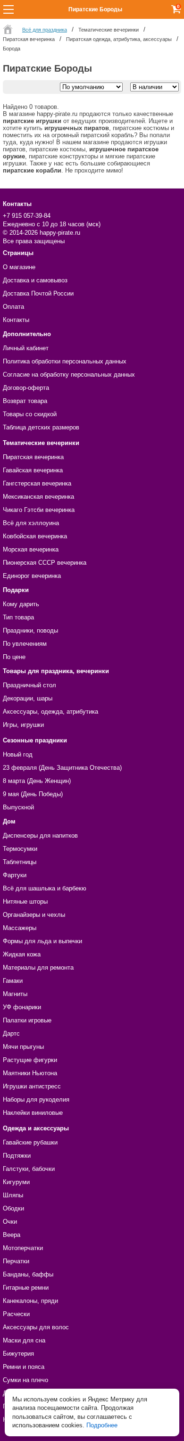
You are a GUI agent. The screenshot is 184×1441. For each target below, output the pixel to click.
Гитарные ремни (26, 1287)
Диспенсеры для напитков (40, 835)
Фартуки (14, 875)
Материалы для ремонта (38, 967)
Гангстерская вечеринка (37, 483)
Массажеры (19, 927)
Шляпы (13, 1195)
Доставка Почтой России (38, 293)
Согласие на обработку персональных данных (69, 374)
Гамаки (13, 980)
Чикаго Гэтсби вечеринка (39, 509)
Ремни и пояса (23, 1366)
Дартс (11, 1033)
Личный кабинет (26, 348)
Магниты (15, 993)
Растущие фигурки (30, 1059)
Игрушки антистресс (32, 1086)
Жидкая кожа (22, 954)
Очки (10, 1221)
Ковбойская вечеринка (35, 536)
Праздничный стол (29, 685)
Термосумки (20, 848)
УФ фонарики (22, 1007)
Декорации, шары (27, 698)
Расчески (16, 1313)
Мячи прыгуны (23, 1046)
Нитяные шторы (25, 901)
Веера (11, 1234)
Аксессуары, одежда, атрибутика (50, 711)
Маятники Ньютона (30, 1073)
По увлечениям (25, 643)
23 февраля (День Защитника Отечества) (62, 767)
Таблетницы (19, 861)
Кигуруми (16, 1182)
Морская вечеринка (31, 549)
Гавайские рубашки (30, 1142)
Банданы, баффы (28, 1274)
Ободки (13, 1208)
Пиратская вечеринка (33, 457)
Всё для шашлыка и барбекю (44, 888)
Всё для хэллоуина (31, 523)
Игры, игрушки (23, 724)
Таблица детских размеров (41, 427)
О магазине (19, 267)
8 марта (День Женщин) (37, 780)
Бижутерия (18, 1353)
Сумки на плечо (25, 1379)
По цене (14, 656)
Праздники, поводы (30, 630)
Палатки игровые (27, 1020)
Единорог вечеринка (32, 575)
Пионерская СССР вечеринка (44, 562)
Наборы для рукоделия (36, 1099)
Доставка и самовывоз (35, 280)
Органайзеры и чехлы (34, 914)
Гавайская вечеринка (33, 470)
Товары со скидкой (30, 414)
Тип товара (18, 617)
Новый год (18, 754)
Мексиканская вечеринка (38, 496)
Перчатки (16, 1261)
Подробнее (101, 1425)
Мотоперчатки (23, 1248)
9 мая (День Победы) (33, 794)
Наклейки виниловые (33, 1112)
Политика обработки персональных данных (64, 361)
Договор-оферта (26, 387)
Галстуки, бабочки (29, 1168)
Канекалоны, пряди (30, 1300)
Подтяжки (17, 1155)
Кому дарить (21, 604)
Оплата (13, 306)
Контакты (16, 319)
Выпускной (18, 807)
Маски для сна (24, 1340)
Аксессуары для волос (36, 1327)
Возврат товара (25, 400)
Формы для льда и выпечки (42, 941)
